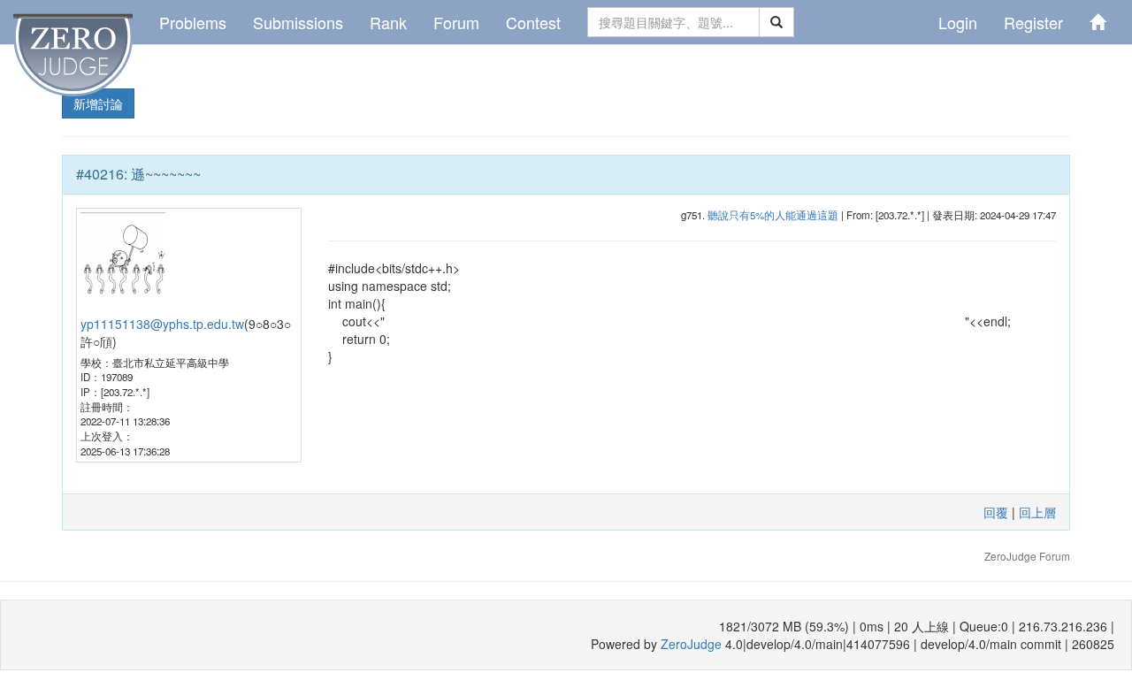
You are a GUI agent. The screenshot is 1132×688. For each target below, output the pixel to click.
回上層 (1037, 512)
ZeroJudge (691, 644)
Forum (456, 22)
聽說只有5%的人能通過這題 (773, 215)
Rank (388, 22)
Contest (533, 22)
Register (1033, 22)
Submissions (298, 22)
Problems (192, 22)
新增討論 (98, 103)
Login (957, 22)
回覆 (995, 512)
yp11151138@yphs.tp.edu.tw (162, 324)
